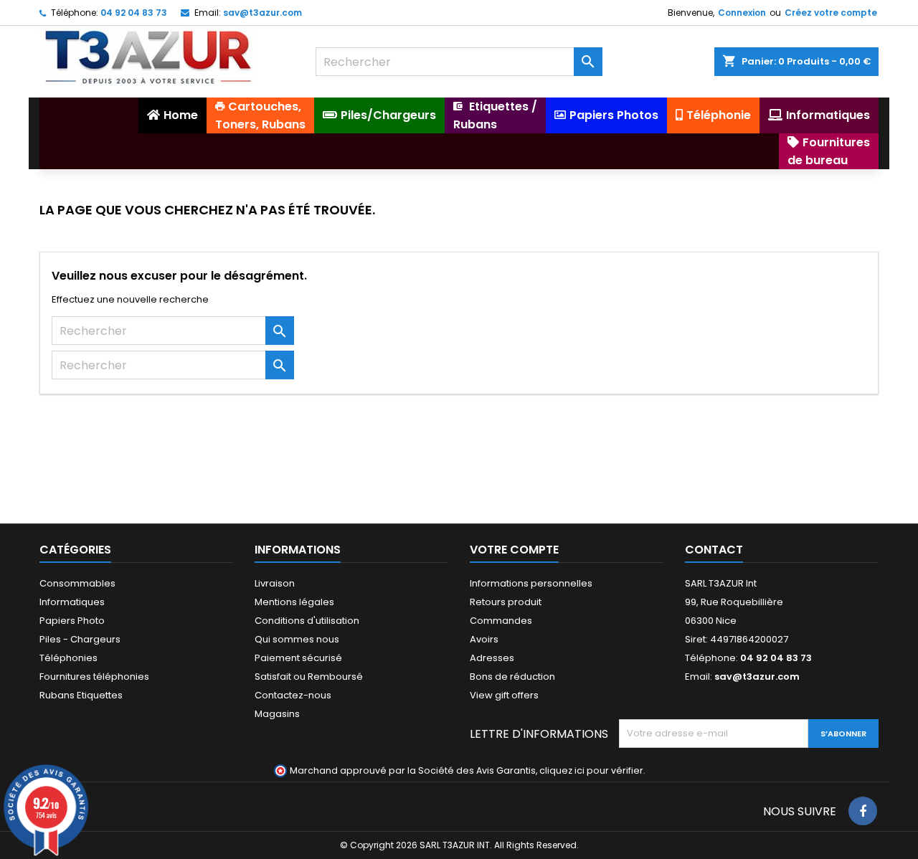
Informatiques (72, 602)
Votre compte (514, 549)
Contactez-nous (293, 695)
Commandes (501, 620)
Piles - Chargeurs (79, 639)
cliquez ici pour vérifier (591, 770)
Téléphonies (68, 658)
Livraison (275, 583)
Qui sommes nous (297, 639)
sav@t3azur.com (262, 12)
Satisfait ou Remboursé (309, 676)
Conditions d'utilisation (307, 620)
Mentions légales (294, 602)
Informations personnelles (531, 583)
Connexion (742, 12)
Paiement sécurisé (298, 658)
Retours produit (505, 602)
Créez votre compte (831, 12)
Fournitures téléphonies (94, 676)
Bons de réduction (512, 676)
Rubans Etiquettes (81, 695)
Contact (714, 549)
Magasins (277, 714)
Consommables (77, 583)
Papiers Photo (72, 620)
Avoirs (484, 639)
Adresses (492, 658)
